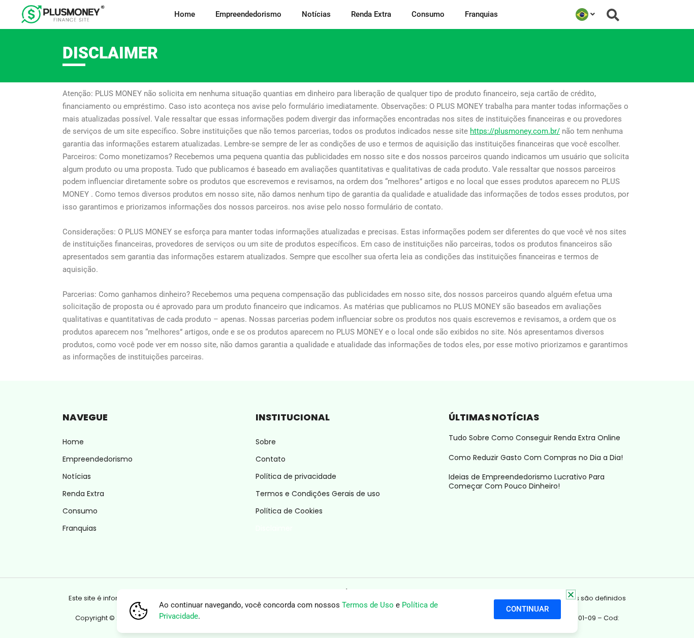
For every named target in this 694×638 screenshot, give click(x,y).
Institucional (293, 417)
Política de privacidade (296, 476)
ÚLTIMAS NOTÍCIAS (494, 417)
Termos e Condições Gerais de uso (318, 494)
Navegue (85, 417)
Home (184, 14)
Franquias (481, 14)
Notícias (316, 14)
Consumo (428, 14)
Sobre (266, 442)
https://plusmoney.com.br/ (515, 131)
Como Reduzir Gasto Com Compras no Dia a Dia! (536, 457)
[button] (571, 594)
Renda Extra (371, 14)
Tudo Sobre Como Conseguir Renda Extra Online (534, 438)
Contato (271, 459)
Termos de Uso (368, 605)
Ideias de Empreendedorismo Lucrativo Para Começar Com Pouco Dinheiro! (527, 481)
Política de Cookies (289, 511)
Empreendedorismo (248, 14)
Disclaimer (274, 528)
